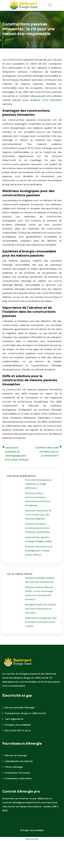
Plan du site (32, 839)
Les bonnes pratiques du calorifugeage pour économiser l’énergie (16, 453)
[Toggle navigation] (49, 5)
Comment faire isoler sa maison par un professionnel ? (47, 451)
